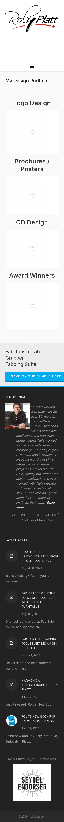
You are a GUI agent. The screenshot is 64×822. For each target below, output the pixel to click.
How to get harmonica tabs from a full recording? (39, 556)
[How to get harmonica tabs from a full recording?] (11, 556)
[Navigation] (32, 67)
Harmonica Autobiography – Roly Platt (39, 685)
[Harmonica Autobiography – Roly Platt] (11, 684)
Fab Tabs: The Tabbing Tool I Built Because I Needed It (39, 643)
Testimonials (16, 397)
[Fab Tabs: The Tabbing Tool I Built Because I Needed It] (11, 643)
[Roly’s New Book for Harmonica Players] (11, 720)
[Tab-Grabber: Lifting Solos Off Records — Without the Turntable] (11, 597)
